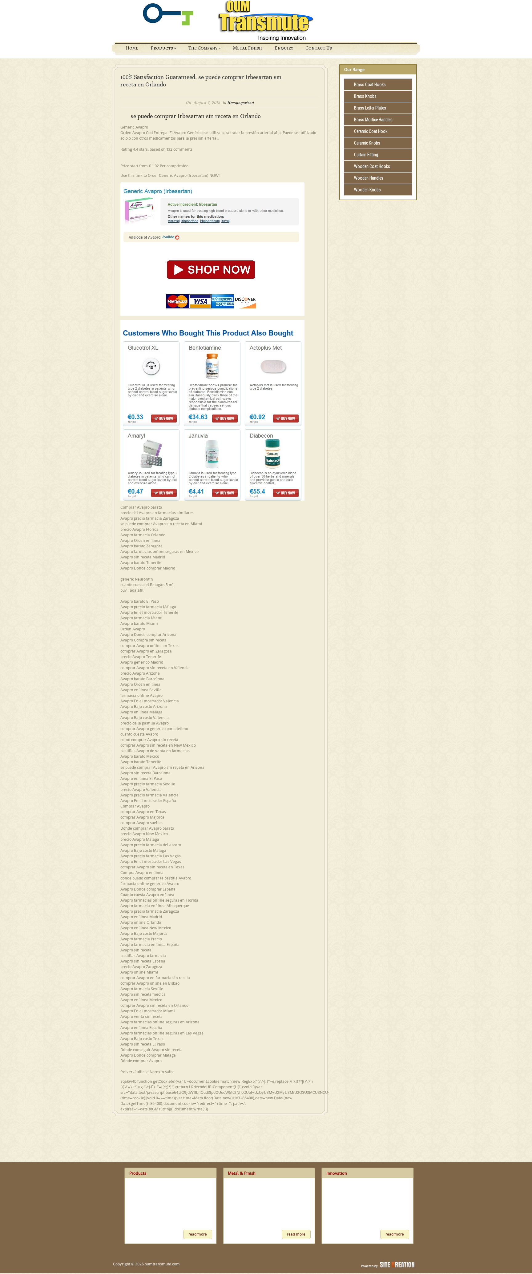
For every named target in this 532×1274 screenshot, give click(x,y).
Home (132, 48)
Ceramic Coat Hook (370, 131)
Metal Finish (247, 48)
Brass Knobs (365, 96)
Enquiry (283, 48)
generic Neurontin (136, 579)
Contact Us (318, 48)
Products (163, 48)
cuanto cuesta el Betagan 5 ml (147, 584)
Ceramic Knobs (367, 143)
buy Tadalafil (131, 590)
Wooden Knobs (367, 189)
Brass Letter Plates (370, 107)
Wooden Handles (368, 178)
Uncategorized (241, 102)
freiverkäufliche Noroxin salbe (147, 1071)
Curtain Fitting (366, 154)
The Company (204, 48)
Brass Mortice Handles (373, 119)
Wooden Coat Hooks (372, 166)
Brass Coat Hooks (370, 84)
